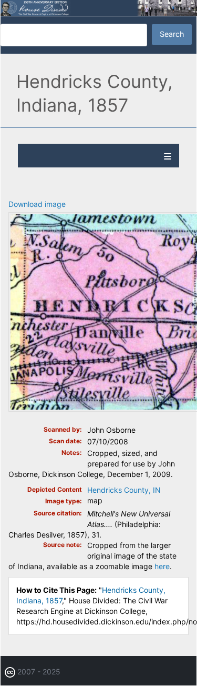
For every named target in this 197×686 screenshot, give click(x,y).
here (162, 566)
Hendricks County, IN (124, 489)
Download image (37, 204)
